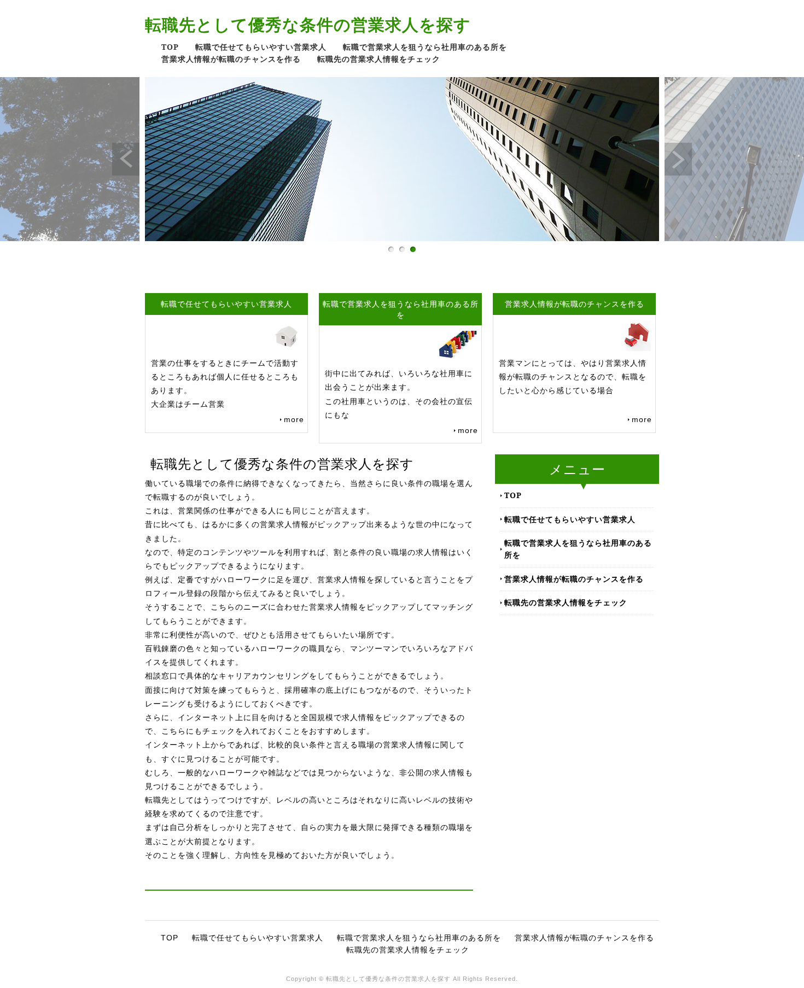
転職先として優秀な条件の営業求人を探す (308, 24)
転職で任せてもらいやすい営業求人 (261, 47)
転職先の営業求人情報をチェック (378, 59)
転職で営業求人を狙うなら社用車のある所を (425, 47)
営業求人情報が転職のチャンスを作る (231, 59)
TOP (170, 47)
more (294, 419)
